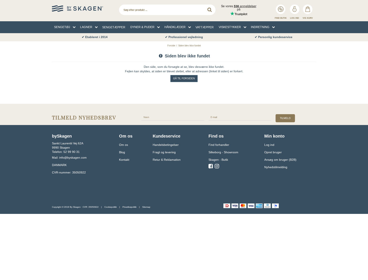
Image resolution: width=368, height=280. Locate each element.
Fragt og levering (164, 152)
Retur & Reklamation (167, 159)
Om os (123, 144)
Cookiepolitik (110, 207)
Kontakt (124, 159)
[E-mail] (239, 117)
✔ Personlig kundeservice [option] (273, 37)
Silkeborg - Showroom (223, 152)
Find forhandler (218, 144)
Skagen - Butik (218, 159)
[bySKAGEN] (83, 8)
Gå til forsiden (184, 78)
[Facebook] (210, 167)
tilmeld (285, 118)
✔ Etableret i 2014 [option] (95, 37)
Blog (122, 152)
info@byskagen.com (73, 157)
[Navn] (172, 117)
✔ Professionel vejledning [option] (184, 37)
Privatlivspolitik (129, 207)
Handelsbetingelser (166, 144)
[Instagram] (217, 167)
